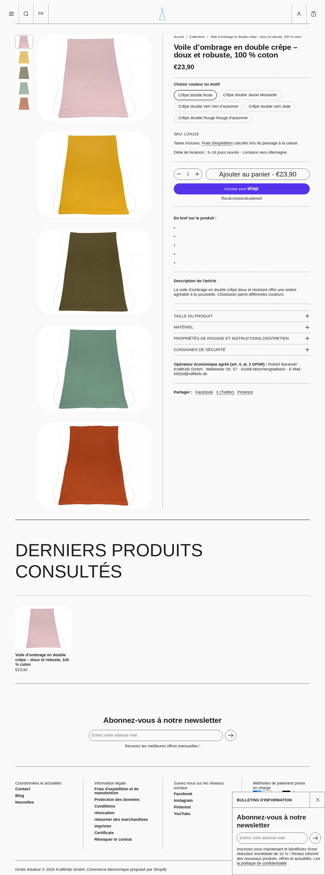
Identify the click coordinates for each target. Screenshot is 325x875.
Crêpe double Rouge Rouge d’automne (213, 118)
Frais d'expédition (217, 143)
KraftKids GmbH (70, 869)
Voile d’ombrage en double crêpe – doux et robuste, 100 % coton (43, 639)
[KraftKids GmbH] (162, 13)
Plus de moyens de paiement (241, 198)
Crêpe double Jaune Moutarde (250, 95)
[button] (26, 14)
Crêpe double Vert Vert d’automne (208, 106)
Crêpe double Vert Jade (270, 106)
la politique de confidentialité (262, 863)
